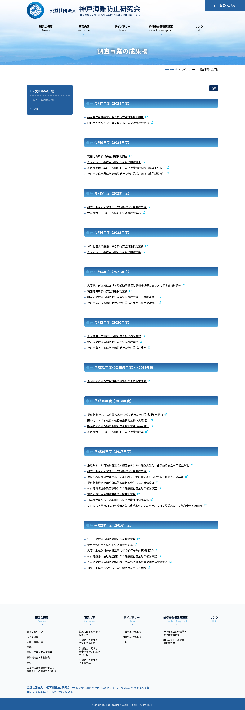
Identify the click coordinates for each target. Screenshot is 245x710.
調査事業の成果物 (43, 100)
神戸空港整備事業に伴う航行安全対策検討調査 (115, 117)
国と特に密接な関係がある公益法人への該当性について (42, 669)
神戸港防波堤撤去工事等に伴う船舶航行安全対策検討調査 (122, 488)
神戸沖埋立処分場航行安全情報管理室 (174, 633)
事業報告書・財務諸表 (38, 657)
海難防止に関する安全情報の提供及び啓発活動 (89, 651)
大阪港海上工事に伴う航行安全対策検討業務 (114, 213)
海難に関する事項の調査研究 (89, 633)
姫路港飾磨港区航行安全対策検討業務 (110, 545)
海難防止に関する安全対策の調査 (88, 641)
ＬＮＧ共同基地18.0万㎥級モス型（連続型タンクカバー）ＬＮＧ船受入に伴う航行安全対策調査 (145, 505)
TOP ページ (171, 69)
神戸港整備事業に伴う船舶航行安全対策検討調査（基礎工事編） (126, 168)
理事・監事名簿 (35, 641)
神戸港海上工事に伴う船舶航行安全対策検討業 (115, 432)
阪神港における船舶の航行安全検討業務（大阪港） (118, 420)
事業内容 (84, 28)
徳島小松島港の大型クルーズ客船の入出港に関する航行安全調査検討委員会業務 (135, 477)
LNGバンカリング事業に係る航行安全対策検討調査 (118, 123)
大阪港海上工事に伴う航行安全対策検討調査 (114, 162)
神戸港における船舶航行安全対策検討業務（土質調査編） (122, 297)
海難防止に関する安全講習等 (88, 661)
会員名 (30, 647)
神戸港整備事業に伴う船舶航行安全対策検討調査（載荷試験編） (126, 173)
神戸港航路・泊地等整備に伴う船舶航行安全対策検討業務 (122, 556)
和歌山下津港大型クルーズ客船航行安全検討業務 (117, 207)
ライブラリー (122, 28)
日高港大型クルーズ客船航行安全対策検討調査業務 (118, 500)
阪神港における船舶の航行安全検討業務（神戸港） (118, 426)
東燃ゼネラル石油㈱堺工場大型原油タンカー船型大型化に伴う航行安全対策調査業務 (138, 465)
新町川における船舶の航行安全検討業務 (111, 539)
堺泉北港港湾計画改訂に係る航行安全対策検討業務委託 (121, 482)
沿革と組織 (32, 636)
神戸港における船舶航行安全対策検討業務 (113, 342)
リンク (199, 28)
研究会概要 (46, 28)
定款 (29, 662)
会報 (35, 108)
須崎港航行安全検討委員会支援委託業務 (111, 494)
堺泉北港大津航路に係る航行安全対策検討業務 (115, 246)
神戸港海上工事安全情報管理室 (173, 641)
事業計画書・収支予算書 (39, 652)
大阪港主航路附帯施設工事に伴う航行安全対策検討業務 (121, 550)
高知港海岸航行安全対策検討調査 (107, 156)
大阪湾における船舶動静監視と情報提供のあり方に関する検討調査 (127, 562)
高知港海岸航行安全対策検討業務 (107, 291)
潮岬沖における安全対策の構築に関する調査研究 (117, 381)
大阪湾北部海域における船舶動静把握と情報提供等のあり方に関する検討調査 (134, 285)
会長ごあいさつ (35, 631)
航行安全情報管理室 (161, 28)
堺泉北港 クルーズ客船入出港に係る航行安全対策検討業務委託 (125, 415)
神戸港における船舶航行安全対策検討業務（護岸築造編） (122, 303)
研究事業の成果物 (43, 91)
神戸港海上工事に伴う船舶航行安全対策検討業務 (117, 348)
